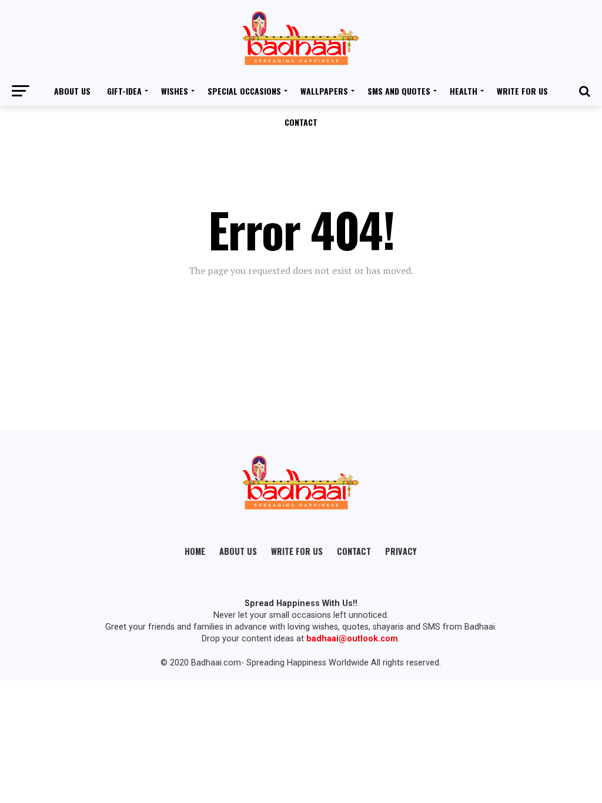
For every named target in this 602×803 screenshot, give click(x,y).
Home (195, 551)
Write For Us (522, 91)
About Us (72, 91)
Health (463, 91)
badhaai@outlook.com (352, 639)
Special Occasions (244, 91)
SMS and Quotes (398, 91)
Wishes (174, 91)
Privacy (401, 551)
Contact (301, 122)
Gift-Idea (124, 91)
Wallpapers (324, 91)
